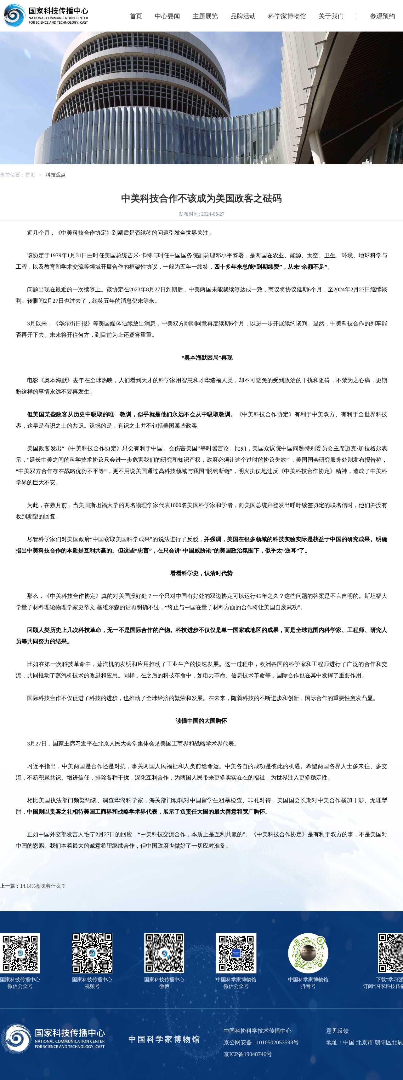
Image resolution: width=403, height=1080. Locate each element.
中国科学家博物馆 (164, 1039)
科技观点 (56, 175)
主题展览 (205, 16)
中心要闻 (167, 16)
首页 (136, 16)
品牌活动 (243, 16)
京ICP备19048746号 (248, 1054)
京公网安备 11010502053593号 (261, 1042)
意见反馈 (337, 1031)
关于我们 (331, 16)
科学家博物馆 (287, 16)
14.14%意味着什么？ (43, 886)
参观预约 (382, 16)
